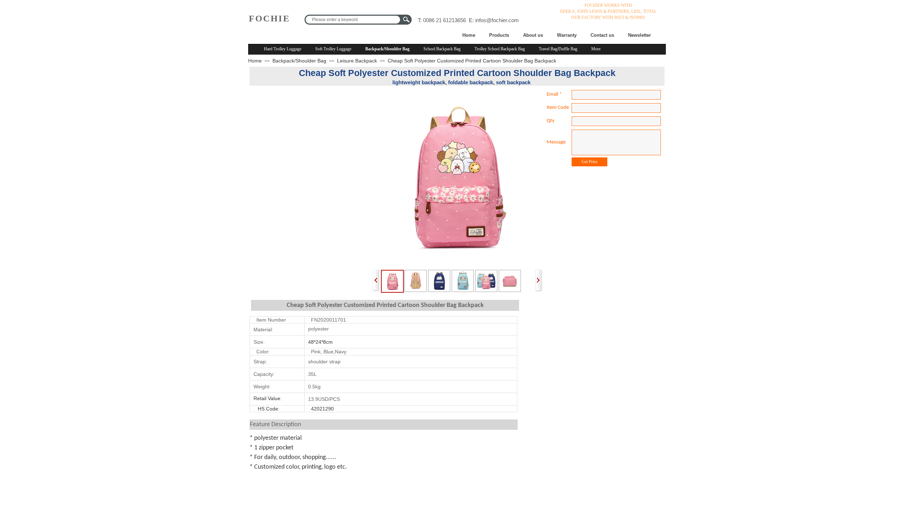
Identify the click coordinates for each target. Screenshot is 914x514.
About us (533, 35)
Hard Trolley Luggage (282, 48)
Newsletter (639, 35)
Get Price (589, 161)
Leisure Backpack (357, 61)
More (596, 48)
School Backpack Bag (442, 48)
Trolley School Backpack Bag (499, 48)
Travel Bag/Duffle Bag (558, 48)
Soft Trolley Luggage (333, 48)
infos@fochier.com (497, 20)
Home (468, 35)
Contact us (602, 35)
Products (499, 35)
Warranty (567, 35)
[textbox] (353, 19)
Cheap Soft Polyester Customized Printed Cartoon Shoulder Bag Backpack (472, 61)
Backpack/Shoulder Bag (387, 48)
